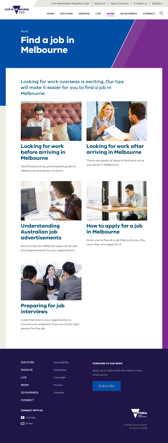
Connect (27, 400)
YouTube (31, 417)
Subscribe (107, 386)
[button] (161, 13)
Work (25, 31)
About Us (99, 3)
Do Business (29, 392)
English (156, 3)
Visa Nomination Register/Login (70, 3)
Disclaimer (60, 370)
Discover (27, 362)
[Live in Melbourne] (17, 10)
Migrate (27, 370)
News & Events (120, 3)
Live (23, 377)
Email (29, 423)
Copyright (60, 377)
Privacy (58, 385)
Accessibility (61, 362)
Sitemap (59, 392)
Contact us (140, 3)
